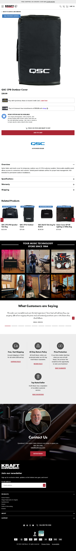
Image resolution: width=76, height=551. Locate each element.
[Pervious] (1, 220)
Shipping (5, 190)
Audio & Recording (7, 506)
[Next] (73, 220)
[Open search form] (60, 6)
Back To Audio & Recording (12, 11)
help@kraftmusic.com (38, 447)
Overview (5, 164)
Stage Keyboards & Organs (9, 500)
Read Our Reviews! (38, 394)
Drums (3, 504)
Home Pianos (5, 497)
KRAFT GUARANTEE (60, 368)
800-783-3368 (38, 445)
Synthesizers (5, 502)
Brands (3, 508)
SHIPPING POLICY (16, 361)
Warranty (5, 184)
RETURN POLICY (38, 363)
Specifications (7, 179)
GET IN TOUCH (38, 453)
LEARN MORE (50, 1)
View (13, 218)
